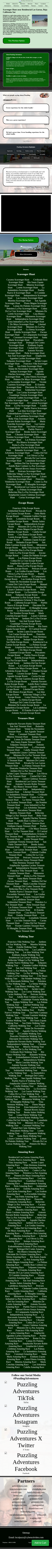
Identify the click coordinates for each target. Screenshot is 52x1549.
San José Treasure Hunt (20, 726)
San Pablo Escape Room (17, 642)
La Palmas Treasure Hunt (33, 765)
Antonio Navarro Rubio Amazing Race (26, 1213)
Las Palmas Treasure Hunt (20, 907)
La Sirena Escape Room (30, 700)
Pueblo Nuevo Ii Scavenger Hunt (25, 291)
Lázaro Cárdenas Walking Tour (22, 1138)
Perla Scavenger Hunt (34, 353)
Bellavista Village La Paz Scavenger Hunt (26, 474)
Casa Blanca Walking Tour (27, 986)
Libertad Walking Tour (33, 1005)
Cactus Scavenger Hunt (29, 497)
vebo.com (41, 1515)
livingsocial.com (19, 1505)
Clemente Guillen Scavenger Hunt (23, 398)
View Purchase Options (16, 41)
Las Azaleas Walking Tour (25, 1019)
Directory (16, 6)
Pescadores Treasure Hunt (29, 810)
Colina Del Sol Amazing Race (28, 1228)
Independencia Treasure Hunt (29, 868)
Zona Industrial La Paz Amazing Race (26, 1297)
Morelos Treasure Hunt (20, 813)
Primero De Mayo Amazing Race (29, 1175)
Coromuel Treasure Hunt (29, 734)
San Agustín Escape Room (26, 674)
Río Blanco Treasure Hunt (26, 786)
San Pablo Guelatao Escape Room (25, 543)
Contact (40, 6)
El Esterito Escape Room (33, 710)
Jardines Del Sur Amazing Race (27, 1300)
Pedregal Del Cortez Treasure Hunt (29, 886)
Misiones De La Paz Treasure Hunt (29, 755)
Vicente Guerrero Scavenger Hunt (27, 383)
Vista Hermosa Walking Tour (25, 1103)
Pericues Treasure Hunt (33, 857)
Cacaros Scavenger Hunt (17, 279)
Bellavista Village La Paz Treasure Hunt (24, 814)
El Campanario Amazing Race (29, 1312)
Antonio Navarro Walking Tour (26, 1065)
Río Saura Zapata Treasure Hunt (26, 742)
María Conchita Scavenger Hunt (26, 422)
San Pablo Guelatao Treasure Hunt (27, 908)
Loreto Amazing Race (24, 1291)
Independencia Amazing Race (23, 1314)
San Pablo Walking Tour (33, 1023)
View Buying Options (26, 240)
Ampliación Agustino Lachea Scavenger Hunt (28, 357)
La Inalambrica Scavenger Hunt (26, 288)
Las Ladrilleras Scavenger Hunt (29, 416)
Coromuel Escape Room (20, 652)
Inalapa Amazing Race (34, 1241)
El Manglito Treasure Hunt (19, 928)
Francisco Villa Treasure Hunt (24, 870)
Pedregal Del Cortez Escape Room (26, 702)
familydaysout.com (35, 1492)
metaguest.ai (38, 1505)
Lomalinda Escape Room (27, 518)
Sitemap (26, 1533)
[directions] (26, 247)
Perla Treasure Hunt (36, 905)
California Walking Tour (20, 1026)
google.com (18, 1499)
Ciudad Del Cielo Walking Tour (26, 1128)
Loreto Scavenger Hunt (27, 287)
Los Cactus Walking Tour (33, 991)
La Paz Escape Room (17, 681)
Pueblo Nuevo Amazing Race (22, 1160)
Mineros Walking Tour (33, 1046)
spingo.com (18, 1508)
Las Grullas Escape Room (27, 571)
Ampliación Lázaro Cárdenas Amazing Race (26, 1347)
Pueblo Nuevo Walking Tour (20, 963)
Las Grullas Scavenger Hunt (26, 399)
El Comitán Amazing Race (21, 1275)
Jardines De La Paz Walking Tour (26, 1049)
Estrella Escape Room (25, 658)
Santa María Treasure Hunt (29, 878)
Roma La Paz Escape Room (30, 566)
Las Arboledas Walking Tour (25, 948)
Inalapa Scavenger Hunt (21, 371)
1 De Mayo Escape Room (30, 650)
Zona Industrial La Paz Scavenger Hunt (26, 321)
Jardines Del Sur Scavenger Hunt (29, 463)
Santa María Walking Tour (29, 1136)
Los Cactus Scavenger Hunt (29, 392)
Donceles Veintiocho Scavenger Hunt (24, 480)
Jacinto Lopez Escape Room (30, 631)
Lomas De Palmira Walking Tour (25, 1139)
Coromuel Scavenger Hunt (26, 337)
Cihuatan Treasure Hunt (34, 823)
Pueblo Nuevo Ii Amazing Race (26, 1337)
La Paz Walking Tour (33, 973)
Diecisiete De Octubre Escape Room (25, 606)
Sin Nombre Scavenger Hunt (26, 435)
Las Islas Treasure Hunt (25, 920)
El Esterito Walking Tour (27, 987)
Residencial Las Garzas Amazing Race (26, 1157)
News (36, 4)
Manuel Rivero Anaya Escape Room (26, 585)
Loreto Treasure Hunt (33, 839)
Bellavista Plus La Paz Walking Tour (26, 1087)
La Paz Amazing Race (34, 1259)
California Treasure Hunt (18, 758)
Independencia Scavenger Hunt (29, 319)
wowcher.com (20, 1521)
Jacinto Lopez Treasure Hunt (20, 773)
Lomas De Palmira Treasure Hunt (29, 739)
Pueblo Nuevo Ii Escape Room (27, 604)
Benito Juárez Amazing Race (23, 1283)
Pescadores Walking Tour (22, 1130)
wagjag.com (35, 1518)
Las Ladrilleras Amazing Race (26, 1284)
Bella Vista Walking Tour (26, 1018)
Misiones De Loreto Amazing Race (25, 1302)
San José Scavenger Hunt (19, 356)
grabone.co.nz (36, 1499)
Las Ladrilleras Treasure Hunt (26, 899)
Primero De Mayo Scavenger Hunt (29, 379)
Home (8, 4)
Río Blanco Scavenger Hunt (29, 442)
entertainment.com (18, 1489)
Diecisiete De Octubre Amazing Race (23, 1254)
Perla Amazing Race (23, 1186)
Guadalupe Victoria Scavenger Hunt (26, 395)
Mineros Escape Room (17, 568)
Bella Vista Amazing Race (26, 1161)
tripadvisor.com (36, 1508)
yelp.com (37, 1521)
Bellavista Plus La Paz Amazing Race (26, 1216)
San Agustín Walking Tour (33, 1078)
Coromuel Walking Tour (33, 1125)
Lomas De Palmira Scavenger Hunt (29, 306)
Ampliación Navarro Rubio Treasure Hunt (26, 723)
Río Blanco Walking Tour (25, 1053)
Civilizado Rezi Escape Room (20, 626)
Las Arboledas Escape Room (25, 669)
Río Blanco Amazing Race (29, 1251)
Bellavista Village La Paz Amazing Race (25, 1203)
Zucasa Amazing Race (18, 1170)
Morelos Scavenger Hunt (19, 300)
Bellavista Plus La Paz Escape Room (26, 550)
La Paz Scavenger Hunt (25, 405)
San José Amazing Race (34, 1280)
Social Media (25, 6)
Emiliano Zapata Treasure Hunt (21, 826)
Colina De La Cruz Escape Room (26, 560)
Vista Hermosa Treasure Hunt (26, 863)
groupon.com (37, 1502)
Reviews (22, 4)
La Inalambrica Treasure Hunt (20, 794)
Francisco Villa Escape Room (26, 508)
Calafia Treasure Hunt (34, 750)
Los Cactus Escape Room (20, 634)
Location (43, 4)
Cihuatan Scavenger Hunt (27, 434)
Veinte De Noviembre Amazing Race (26, 1318)
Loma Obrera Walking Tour (29, 1115)
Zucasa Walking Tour (17, 1007)
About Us (15, 4)
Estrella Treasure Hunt (26, 915)
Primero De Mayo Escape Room (23, 668)
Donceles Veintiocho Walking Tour (26, 1036)
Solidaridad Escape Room (20, 511)
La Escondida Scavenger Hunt (21, 382)
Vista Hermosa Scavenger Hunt (21, 476)
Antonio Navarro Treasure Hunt (25, 746)
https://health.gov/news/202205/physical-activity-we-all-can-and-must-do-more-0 (31, 189)
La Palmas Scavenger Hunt (29, 489)
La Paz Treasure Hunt (23, 831)
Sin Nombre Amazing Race (27, 1197)
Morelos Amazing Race (24, 1236)
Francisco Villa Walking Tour (21, 942)
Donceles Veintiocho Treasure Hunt (26, 768)
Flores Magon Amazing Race (20, 1262)
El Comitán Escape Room (26, 520)
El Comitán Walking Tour (29, 1033)
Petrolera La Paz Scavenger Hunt (22, 308)
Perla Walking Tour (25, 1010)
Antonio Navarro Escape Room (26, 713)
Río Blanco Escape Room (21, 692)
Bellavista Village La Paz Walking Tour (26, 960)
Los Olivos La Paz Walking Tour (25, 969)
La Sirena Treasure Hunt (34, 800)
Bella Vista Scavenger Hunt (21, 418)
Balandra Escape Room (27, 542)
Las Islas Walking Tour (33, 952)
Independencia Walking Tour (21, 1044)
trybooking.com (28, 1511)
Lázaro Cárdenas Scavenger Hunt (27, 477)
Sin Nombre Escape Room (22, 613)
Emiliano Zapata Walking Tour (26, 955)
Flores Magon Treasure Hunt (27, 788)
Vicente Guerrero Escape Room (29, 679)
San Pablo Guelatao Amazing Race (25, 1211)
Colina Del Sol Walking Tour (20, 1120)
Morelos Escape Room (18, 532)
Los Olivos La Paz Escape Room (27, 572)
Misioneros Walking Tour (33, 1099)
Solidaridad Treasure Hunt (19, 902)
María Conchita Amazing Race (26, 1363)
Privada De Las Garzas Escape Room (26, 512)
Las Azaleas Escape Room (33, 579)
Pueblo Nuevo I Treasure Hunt (24, 891)
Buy (46, 6)
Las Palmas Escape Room (30, 558)
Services (30, 4)
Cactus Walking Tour (17, 994)
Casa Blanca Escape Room (30, 534)
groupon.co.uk (18, 1502)
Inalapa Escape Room (33, 639)
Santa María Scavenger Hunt (28, 338)
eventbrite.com (39, 1489)
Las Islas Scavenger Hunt (29, 411)
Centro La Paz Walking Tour (19, 976)
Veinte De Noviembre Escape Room (26, 581)
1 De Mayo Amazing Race (27, 1229)
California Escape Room (25, 602)
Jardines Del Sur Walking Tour (26, 943)
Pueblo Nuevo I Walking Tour (24, 1011)
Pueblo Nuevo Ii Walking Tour (26, 1081)
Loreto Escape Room (18, 537)
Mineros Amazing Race (25, 1362)
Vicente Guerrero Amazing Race (26, 1276)
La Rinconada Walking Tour (21, 981)
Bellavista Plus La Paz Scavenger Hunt (26, 492)
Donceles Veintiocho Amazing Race (25, 1200)
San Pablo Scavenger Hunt (29, 366)
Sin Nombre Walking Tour (33, 978)
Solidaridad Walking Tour (25, 1070)
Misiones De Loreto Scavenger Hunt (27, 312)
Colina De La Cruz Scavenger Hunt (26, 309)
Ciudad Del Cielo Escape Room (21, 584)
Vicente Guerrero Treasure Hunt (29, 926)
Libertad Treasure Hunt (33, 792)
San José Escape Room (30, 621)
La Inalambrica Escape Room (25, 706)
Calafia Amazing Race (34, 1367)
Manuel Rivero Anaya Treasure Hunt (26, 860)
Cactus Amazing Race (19, 1333)
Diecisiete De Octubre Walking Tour (26, 1039)
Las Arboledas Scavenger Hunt (25, 451)
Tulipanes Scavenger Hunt (18, 361)
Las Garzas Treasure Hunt (26, 849)
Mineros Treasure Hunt (17, 737)
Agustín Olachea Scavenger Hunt (26, 372)
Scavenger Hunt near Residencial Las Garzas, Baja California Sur (25, 10)
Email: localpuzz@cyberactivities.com (26, 1537)
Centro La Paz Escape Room (21, 553)
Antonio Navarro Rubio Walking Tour (26, 1117)
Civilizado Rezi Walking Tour (23, 1052)
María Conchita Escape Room (24, 614)
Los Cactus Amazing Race (19, 1191)
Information (7, 6)
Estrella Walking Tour (27, 947)
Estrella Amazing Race (34, 1188)
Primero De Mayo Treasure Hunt (31, 929)
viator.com (19, 1518)
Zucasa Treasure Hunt (17, 881)
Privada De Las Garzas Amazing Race (26, 1272)
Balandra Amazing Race (26, 1209)
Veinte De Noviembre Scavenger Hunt (26, 369)
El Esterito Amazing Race (29, 1270)
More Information (26, 254)
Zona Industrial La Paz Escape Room (28, 596)
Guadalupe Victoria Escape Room (26, 623)
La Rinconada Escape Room (30, 610)
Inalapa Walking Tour (23, 1002)
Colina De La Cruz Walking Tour (24, 1094)
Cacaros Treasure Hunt (33, 897)
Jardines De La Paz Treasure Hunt (26, 771)
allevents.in (38, 1486)
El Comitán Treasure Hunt (26, 872)
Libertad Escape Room (33, 689)
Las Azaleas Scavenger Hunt (29, 298)
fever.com (17, 1495)
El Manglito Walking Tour (23, 1102)
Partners (33, 6)
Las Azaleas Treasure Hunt (19, 802)
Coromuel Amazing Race (25, 1354)
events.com (16, 1492)
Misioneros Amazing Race (26, 1296)
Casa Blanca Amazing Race (21, 1178)
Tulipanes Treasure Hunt (21, 744)
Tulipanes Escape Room (26, 595)
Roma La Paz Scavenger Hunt (26, 445)
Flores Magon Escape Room (30, 529)
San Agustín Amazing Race (29, 1167)
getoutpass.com (35, 1495)
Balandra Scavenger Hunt (26, 450)
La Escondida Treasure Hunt (25, 892)
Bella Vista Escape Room (33, 547)
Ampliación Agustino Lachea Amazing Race (25, 1334)
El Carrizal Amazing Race (26, 1244)
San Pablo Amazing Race (26, 1196)
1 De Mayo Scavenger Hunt (21, 324)
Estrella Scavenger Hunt (25, 332)
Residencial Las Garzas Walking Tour (26, 957)
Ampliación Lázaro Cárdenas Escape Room (27, 588)
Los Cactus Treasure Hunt (24, 916)
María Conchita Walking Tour (29, 1062)
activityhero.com (19, 1486)
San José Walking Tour (26, 968)
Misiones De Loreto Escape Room (23, 705)
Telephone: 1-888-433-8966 (9, 1542)
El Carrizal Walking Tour (25, 1095)
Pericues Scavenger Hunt (29, 471)
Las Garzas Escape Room (30, 665)
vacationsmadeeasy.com (20, 1515)
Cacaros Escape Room (27, 673)
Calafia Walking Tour (24, 1086)
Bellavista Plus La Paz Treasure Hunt (26, 889)
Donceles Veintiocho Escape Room (25, 635)
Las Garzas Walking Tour (33, 1091)
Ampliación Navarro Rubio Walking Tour (26, 1041)
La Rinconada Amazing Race (26, 1316)
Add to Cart (40, 1543)
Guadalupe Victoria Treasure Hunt (23, 842)
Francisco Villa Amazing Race (29, 1330)
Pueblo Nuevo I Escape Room (25, 575)
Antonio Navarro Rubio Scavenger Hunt (26, 420)
